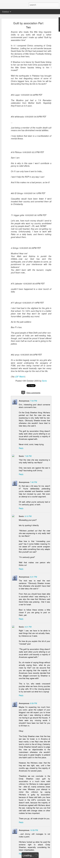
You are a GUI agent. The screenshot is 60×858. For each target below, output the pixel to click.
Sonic (44, 380)
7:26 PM (28, 456)
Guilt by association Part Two (28, 25)
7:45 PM (33, 482)
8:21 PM (33, 576)
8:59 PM (33, 703)
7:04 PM (33, 400)
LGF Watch (20, 376)
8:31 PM (28, 626)
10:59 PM (34, 830)
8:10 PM (28, 516)
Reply (21, 448)
